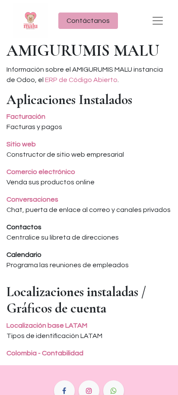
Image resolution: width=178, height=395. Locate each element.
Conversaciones (32, 199)
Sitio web (21, 144)
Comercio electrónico (40, 171)
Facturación (25, 116)
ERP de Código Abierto (81, 79)
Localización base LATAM (46, 325)
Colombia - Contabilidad (44, 353)
